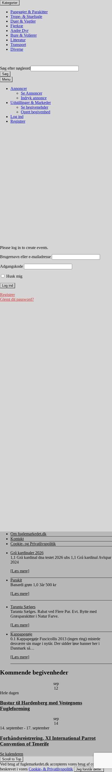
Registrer (17, 121)
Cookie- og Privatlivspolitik (33, 543)
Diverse (16, 49)
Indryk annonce (34, 98)
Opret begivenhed (35, 112)
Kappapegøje (21, 634)
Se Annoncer (31, 93)
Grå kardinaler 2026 (26, 553)
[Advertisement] (56, 185)
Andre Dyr (19, 30)
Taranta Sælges (22, 607)
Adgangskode (11, 266)
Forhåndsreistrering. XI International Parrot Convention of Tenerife (48, 741)
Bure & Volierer (23, 35)
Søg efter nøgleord (15, 68)
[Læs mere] (19, 571)
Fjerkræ (16, 26)
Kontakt (17, 539)
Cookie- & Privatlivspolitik (51, 769)
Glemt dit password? (17, 299)
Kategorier (9, 3)
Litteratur (18, 40)
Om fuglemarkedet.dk (28, 534)
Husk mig (13, 276)
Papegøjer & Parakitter (29, 12)
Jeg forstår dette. (89, 769)
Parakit (16, 580)
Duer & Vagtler (23, 21)
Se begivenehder (34, 107)
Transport (18, 44)
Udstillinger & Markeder (30, 102)
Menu (6, 79)
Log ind (16, 116)
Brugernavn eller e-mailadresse (25, 256)
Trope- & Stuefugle (26, 16)
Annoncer (18, 88)
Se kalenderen (11, 754)
